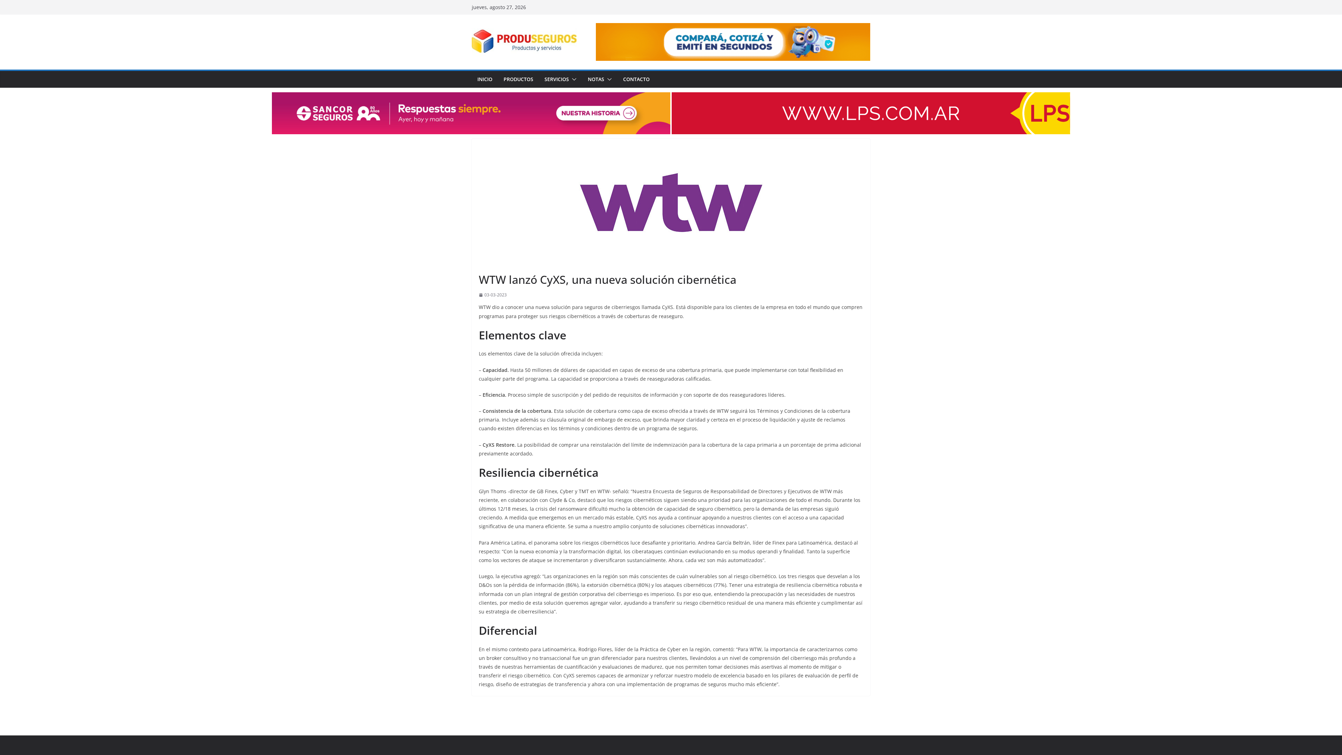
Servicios (556, 79)
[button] (573, 79)
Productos (518, 79)
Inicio (484, 79)
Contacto (636, 79)
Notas (596, 79)
